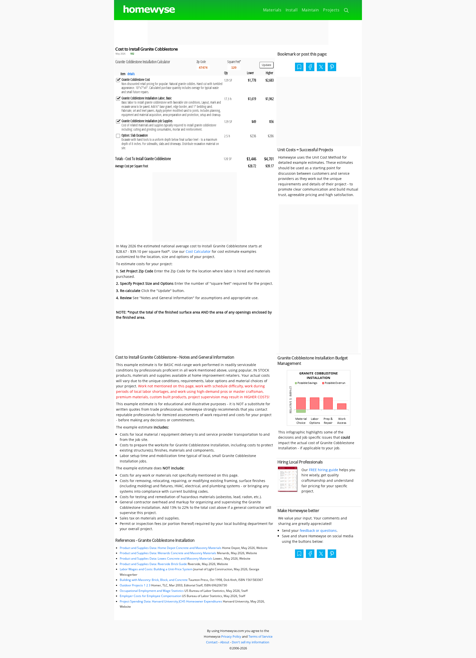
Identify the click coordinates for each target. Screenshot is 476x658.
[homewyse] (145, 9)
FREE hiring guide (323, 469)
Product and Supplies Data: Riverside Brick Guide (153, 564)
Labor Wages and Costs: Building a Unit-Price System (156, 569)
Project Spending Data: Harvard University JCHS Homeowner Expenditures (171, 601)
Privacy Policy (231, 636)
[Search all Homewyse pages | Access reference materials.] (347, 11)
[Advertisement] (238, 32)
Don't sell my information (250, 642)
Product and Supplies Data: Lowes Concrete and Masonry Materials (166, 558)
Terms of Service (260, 636)
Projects (331, 10)
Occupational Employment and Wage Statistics (152, 591)
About (224, 642)
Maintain (310, 10)
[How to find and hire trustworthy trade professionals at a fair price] (288, 490)
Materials (272, 10)
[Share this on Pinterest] (332, 67)
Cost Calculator (198, 251)
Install (292, 10)
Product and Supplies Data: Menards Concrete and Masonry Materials (168, 553)
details (131, 73)
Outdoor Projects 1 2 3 (135, 585)
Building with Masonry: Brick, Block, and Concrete (154, 580)
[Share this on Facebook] (310, 67)
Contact (212, 642)
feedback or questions (318, 530)
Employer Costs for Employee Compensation (150, 596)
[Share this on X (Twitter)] (321, 66)
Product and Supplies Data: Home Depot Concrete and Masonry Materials (170, 548)
